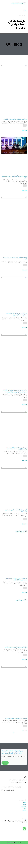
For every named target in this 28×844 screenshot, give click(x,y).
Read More (24, 130)
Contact (24, 810)
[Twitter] (19, 828)
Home (19, 15)
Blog (25, 808)
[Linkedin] (14, 828)
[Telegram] (3, 828)
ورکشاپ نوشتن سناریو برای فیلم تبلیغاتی (16, 647)
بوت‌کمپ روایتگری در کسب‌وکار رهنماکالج (15, 119)
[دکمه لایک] (25, 125)
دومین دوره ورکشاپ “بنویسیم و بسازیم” (16, 718)
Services (23, 806)
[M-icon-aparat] (8, 833)
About (24, 804)
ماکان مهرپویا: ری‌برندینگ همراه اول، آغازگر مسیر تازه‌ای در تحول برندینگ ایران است (15, 391)
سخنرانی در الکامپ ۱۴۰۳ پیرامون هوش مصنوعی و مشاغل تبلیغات (16, 579)
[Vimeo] (8, 828)
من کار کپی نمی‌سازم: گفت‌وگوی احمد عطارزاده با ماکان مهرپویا (16, 314)
